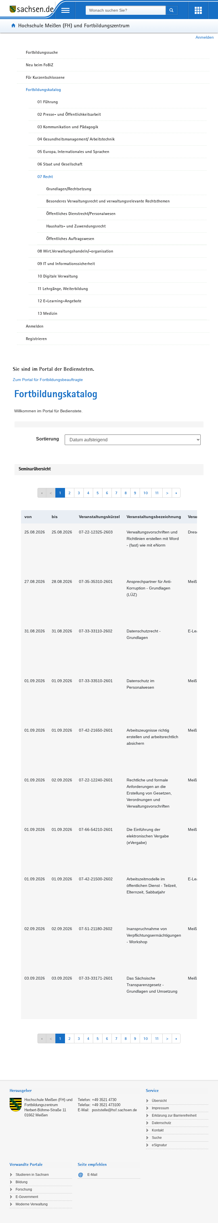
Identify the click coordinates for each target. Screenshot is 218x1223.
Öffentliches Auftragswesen (70, 238)
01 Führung (47, 101)
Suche (157, 1138)
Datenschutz (161, 1123)
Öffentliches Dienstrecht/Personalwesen (81, 213)
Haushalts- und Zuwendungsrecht (76, 226)
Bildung (22, 1182)
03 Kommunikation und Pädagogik (67, 126)
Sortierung (47, 438)
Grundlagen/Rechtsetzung (68, 188)
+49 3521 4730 (104, 1100)
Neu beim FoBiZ (39, 64)
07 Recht (45, 176)
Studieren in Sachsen (32, 1175)
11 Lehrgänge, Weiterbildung (62, 288)
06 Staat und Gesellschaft (59, 164)
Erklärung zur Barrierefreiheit (174, 1116)
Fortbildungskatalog (43, 89)
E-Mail (92, 1175)
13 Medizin (47, 313)
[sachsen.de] (32, 12)
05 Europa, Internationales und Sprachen (73, 151)
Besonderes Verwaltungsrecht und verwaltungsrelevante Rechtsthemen (108, 201)
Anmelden (205, 37)
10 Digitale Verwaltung (57, 276)
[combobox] (125, 10)
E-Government (27, 1197)
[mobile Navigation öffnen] (65, 10)
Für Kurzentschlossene (45, 77)
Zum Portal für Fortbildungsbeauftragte (48, 379)
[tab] (75, 1091)
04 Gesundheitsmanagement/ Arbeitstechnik (76, 139)
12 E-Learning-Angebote (59, 300)
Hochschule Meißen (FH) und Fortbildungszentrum (73, 25)
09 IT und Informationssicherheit (66, 263)
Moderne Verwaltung (32, 1204)
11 (157, 492)
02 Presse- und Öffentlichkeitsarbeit (69, 114)
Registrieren (36, 338)
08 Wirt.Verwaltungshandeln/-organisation (75, 251)
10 (145, 492)
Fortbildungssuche (42, 52)
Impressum (160, 1108)
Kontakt (158, 1130)
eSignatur (159, 1145)
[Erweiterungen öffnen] (198, 10)
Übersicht (159, 1101)
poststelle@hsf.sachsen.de (114, 1110)
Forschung (24, 1189)
